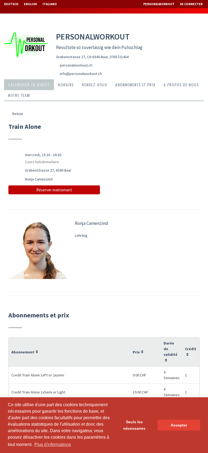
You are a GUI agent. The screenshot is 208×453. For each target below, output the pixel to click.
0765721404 (119, 56)
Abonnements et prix (135, 84)
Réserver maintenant (54, 189)
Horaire (66, 84)
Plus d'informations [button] (52, 444)
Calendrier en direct (29, 84)
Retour (17, 113)
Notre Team (19, 95)
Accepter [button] (179, 425)
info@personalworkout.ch (81, 73)
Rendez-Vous (94, 84)
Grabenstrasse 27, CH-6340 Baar (82, 56)
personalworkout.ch (76, 65)
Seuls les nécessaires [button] (134, 425)
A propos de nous (181, 84)
